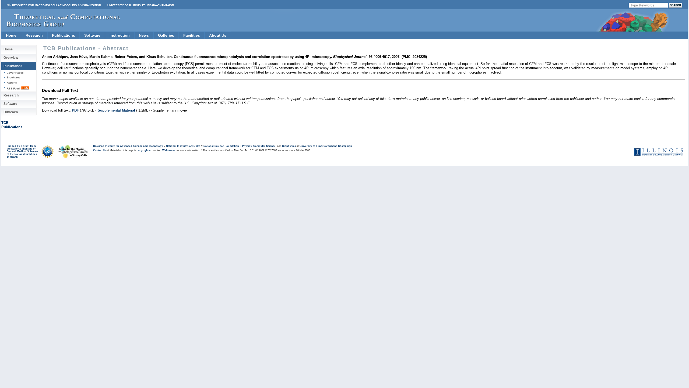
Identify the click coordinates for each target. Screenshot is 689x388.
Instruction (120, 35)
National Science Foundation (221, 146)
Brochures (13, 77)
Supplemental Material (116, 110)
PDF (75, 110)
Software (92, 35)
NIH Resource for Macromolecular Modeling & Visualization (54, 5)
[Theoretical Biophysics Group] (60, 25)
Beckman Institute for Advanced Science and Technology (128, 146)
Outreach (10, 112)
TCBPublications (11, 125)
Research (34, 35)
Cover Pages (15, 72)
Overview (10, 58)
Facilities (191, 35)
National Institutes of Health (183, 146)
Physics (247, 146)
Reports (12, 82)
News (144, 35)
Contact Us (100, 150)
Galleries (166, 35)
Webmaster (169, 150)
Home (11, 35)
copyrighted (144, 150)
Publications (63, 35)
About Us (217, 35)
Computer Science (264, 146)
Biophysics (289, 146)
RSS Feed (13, 88)
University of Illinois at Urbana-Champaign (140, 5)
